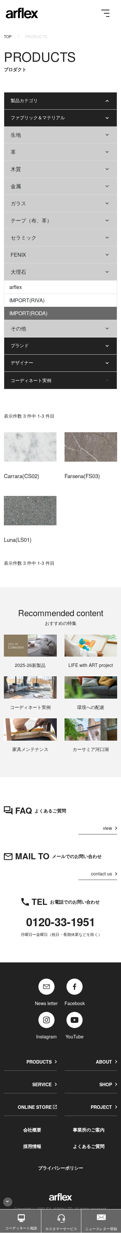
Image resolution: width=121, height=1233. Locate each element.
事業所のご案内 (89, 1129)
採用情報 (32, 1146)
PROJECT (101, 1107)
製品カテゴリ (24, 100)
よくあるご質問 (89, 1146)
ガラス (18, 203)
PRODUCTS (39, 1061)
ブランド (20, 345)
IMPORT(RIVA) (27, 300)
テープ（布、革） (31, 220)
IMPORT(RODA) (28, 313)
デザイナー (22, 362)
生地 (16, 134)
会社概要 (32, 1129)
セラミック (23, 237)
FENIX (18, 254)
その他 (18, 328)
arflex (15, 287)
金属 (16, 186)
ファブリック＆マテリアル (38, 117)
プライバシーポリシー (60, 1167)
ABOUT (104, 1061)
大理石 (18, 271)
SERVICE (42, 1084)
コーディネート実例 (31, 380)
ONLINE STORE (35, 1107)
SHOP (105, 1084)
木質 (16, 169)
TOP (8, 36)
